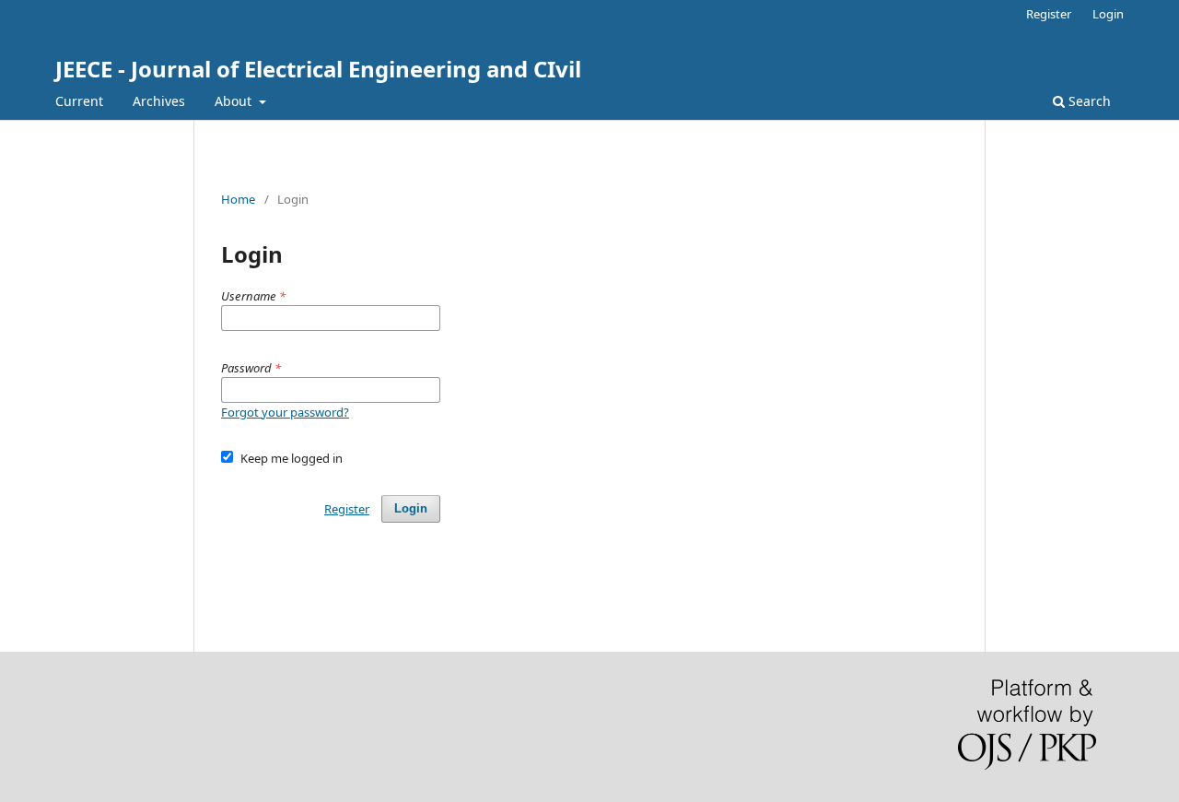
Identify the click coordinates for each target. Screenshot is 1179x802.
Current (79, 101)
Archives (159, 101)
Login (1108, 14)
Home (238, 199)
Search (1088, 101)
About (235, 101)
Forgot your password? (285, 412)
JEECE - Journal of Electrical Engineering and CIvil (318, 68)
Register (1048, 14)
